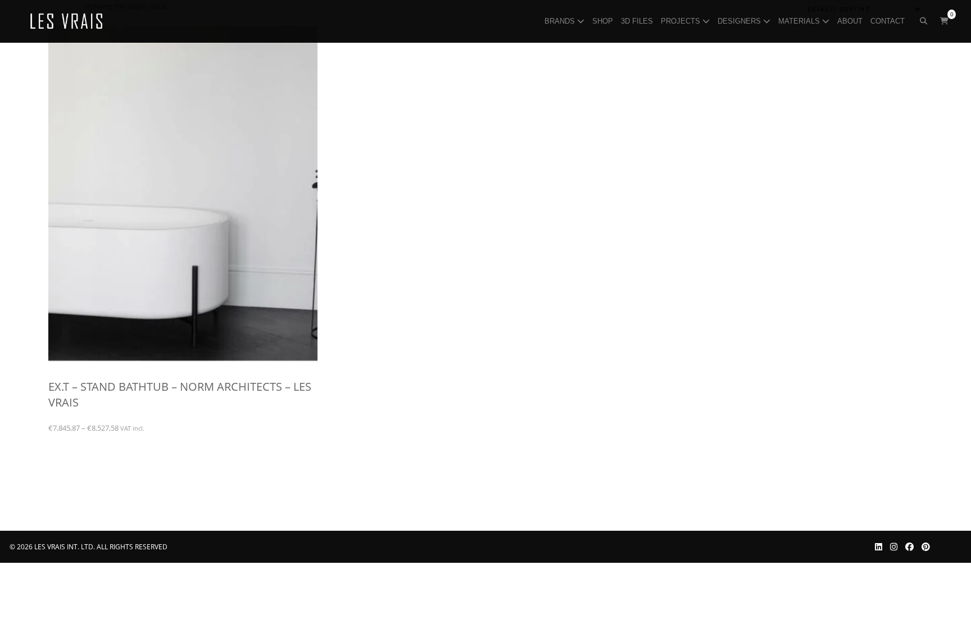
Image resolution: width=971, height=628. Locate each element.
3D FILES (638, 21)
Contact (888, 21)
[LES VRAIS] (66, 21)
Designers (740, 21)
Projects (681, 21)
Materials (800, 21)
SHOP (603, 21)
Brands (561, 21)
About (851, 21)
